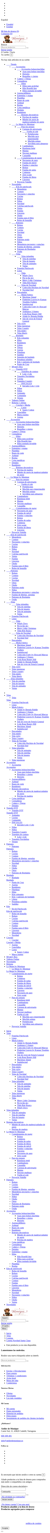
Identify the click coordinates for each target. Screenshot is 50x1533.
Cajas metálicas (23, 107)
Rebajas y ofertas (19, 403)
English (9, 27)
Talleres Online (18, 400)
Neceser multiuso (29, 153)
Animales (21, 393)
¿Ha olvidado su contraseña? (13, 1497)
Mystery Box (17, 367)
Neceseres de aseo (30, 160)
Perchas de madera (30, 117)
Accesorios (18, 67)
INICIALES (24, 383)
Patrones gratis (23, 239)
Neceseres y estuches (26, 194)
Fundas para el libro (25, 218)
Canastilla (26, 155)
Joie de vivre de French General (30, 664)
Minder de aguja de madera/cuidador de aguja (33, 120)
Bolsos (25, 167)
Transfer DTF (20, 369)
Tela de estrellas (29, 259)
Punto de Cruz (23, 364)
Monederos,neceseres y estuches (30, 244)
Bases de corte (23, 100)
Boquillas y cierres (30, 76)
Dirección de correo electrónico (14, 1486)
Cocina (20, 196)
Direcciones (11, 1416)
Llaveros (26, 179)
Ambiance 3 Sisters (30, 311)
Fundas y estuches (30, 165)
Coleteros (26, 172)
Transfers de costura (27, 371)
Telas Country (23, 328)
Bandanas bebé (28, 148)
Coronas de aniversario (32, 129)
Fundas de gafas (29, 170)
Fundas (20, 211)
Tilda (21, 273)
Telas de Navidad (26, 285)
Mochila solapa (34, 141)
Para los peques (25, 127)
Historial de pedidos (14, 1413)
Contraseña (6, 1491)
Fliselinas (21, 352)
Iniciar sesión (7, 1499)
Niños (19, 201)
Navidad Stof (28, 290)
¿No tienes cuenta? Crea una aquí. (15, 1504)
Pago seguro (11, 1373)
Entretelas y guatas (25, 95)
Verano (20, 398)
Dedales (20, 110)
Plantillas (21, 98)
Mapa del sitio (12, 1380)
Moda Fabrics (25, 295)
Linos (19, 271)
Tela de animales (29, 263)
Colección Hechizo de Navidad (35, 287)
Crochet (15, 940)
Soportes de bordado (25, 357)
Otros (19, 235)
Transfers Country (24, 381)
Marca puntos (23, 415)
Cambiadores (27, 146)
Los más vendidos (14, 1398)
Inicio (8, 1031)
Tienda (11, 64)
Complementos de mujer (29, 158)
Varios (19, 208)
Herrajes (25, 74)
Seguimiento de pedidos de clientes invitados (25, 1418)
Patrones (17, 223)
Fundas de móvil (29, 163)
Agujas (20, 350)
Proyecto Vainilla (24, 182)
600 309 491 (6, 1436)
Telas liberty (22, 333)
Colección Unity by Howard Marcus (32, 655)
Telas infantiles (25, 256)
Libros (20, 345)
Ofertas (9, 1393)
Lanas (21, 407)
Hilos (21, 83)
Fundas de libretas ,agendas (28, 247)
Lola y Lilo (27, 374)
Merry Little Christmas (31, 280)
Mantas (25, 151)
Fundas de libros (29, 177)
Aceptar (5, 1528)
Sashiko (20, 355)
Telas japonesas (23, 326)
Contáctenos (11, 1383)
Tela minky (22, 331)
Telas (16, 254)
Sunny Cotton (28, 410)
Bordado (17, 335)
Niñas (19, 388)
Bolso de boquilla (24, 220)
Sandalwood (27, 304)
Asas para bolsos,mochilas (33, 71)
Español (9, 24)
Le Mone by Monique (23, 124)
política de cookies (33, 1523)
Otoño (19, 215)
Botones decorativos (27, 115)
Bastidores (21, 112)
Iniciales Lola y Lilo (30, 386)
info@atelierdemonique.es (12, 1441)
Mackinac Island (29, 297)
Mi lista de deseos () (10, 31)
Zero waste (27, 175)
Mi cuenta (10, 1409)
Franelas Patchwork (25, 268)
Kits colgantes (23, 338)
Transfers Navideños (25, 376)
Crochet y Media (21, 405)
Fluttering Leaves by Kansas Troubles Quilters (34, 300)
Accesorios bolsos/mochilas (31, 69)
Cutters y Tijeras (24, 79)
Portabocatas (33, 134)
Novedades (16, 184)
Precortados (22, 292)
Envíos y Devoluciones (16, 1371)
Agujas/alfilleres (24, 93)
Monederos (22, 189)
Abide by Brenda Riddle (32, 316)
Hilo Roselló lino (29, 88)
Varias (25, 266)
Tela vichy (21, 323)
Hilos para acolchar (30, 86)
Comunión (21, 395)
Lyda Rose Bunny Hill (31, 314)
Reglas (20, 105)
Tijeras (20, 347)
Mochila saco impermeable (33, 137)
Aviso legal (11, 1378)
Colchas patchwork (25, 206)
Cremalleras (22, 81)
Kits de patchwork (21, 187)
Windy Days (27, 275)
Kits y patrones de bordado (28, 362)
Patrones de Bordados (26, 249)
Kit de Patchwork (19, 909)
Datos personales (13, 1411)
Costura (20, 191)
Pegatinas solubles (24, 359)
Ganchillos (21, 412)
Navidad (20, 203)
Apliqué (20, 103)
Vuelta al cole (30, 131)
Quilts (19, 251)
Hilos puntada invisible (32, 91)
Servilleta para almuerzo (38, 143)
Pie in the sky (28, 278)
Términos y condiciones (16, 1376)
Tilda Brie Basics (29, 283)
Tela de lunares (28, 261)
